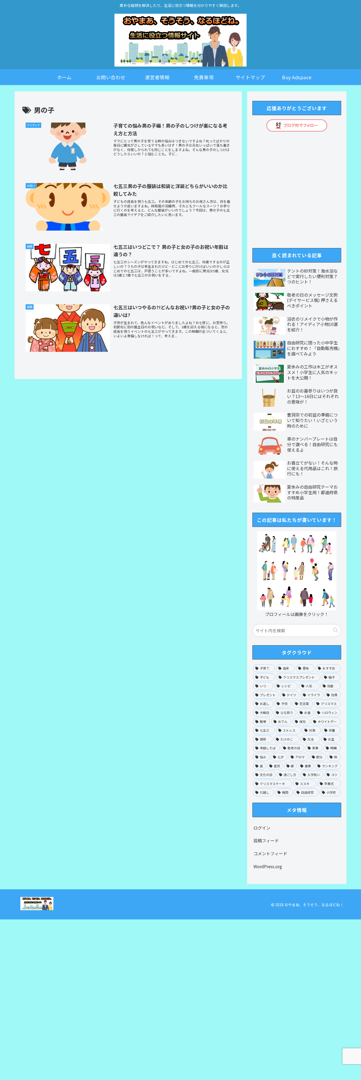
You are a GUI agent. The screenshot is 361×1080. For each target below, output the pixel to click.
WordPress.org (267, 866)
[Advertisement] (158, 998)
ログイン (261, 828)
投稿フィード (266, 840)
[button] (335, 630)
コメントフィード (270, 853)
